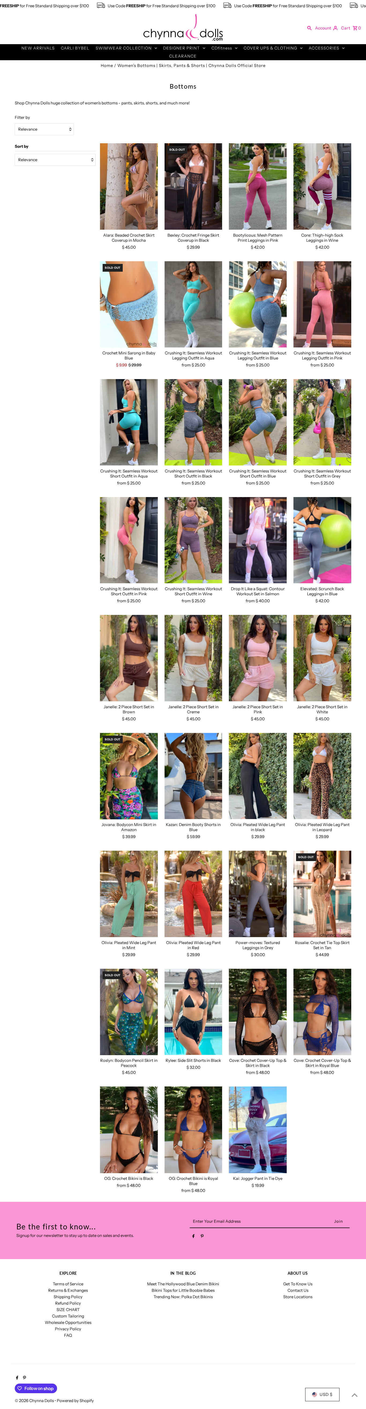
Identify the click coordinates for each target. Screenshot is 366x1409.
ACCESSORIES (324, 48)
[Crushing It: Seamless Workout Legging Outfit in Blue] (258, 304)
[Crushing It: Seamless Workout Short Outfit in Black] (193, 422)
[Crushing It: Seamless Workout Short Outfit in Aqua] (129, 422)
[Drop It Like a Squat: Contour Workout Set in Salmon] (258, 540)
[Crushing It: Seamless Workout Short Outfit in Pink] (129, 540)
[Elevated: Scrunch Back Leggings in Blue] (322, 540)
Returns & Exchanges (68, 1290)
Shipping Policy (68, 1296)
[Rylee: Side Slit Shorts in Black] (193, 1012)
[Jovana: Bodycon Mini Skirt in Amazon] (129, 776)
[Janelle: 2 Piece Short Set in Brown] (129, 658)
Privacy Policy (68, 1328)
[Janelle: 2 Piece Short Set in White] (322, 658)
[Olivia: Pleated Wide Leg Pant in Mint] (129, 894)
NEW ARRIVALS (38, 48)
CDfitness (221, 48)
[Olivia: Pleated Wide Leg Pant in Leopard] (322, 776)
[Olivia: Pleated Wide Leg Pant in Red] (193, 894)
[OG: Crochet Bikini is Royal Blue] (193, 1129)
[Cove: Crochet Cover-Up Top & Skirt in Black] (258, 1012)
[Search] (309, 28)
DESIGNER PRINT (181, 48)
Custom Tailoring (68, 1316)
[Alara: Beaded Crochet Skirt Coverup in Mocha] (129, 186)
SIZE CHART (68, 1309)
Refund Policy (68, 1303)
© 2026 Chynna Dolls (35, 1400)
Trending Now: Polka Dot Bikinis (183, 1296)
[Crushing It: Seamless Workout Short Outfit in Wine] (193, 540)
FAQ (68, 1335)
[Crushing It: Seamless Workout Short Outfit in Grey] (322, 422)
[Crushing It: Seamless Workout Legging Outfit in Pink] (322, 304)
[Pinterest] (202, 1237)
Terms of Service (68, 1283)
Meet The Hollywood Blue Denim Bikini (183, 1283)
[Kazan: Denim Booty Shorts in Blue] (193, 776)
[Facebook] (193, 1237)
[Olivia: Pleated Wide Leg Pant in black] (258, 776)
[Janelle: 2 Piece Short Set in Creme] (193, 658)
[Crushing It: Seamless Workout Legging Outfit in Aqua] (193, 304)
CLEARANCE (183, 56)
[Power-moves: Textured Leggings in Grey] (258, 894)
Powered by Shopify (75, 1400)
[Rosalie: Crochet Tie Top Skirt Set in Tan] (322, 894)
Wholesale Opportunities (68, 1322)
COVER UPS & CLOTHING (270, 48)
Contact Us (297, 1290)
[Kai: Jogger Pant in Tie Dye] (258, 1129)
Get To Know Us (297, 1283)
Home (107, 65)
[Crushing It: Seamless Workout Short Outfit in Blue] (258, 422)
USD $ (326, 1394)
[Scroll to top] (355, 1395)
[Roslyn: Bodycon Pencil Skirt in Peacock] (129, 1012)
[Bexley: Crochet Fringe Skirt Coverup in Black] (193, 186)
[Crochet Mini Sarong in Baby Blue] (129, 304)
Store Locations (297, 1296)
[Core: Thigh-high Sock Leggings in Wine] (322, 186)
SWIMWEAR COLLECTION (124, 48)
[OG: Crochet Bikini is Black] (129, 1129)
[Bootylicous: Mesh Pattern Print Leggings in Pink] (258, 186)
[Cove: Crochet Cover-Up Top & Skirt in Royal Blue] (322, 1012)
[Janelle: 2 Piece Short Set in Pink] (258, 658)
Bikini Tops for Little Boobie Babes (183, 1290)
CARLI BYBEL (75, 48)
